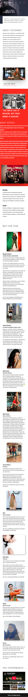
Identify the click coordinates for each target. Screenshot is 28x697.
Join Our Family (10, 84)
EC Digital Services (16, 695)
